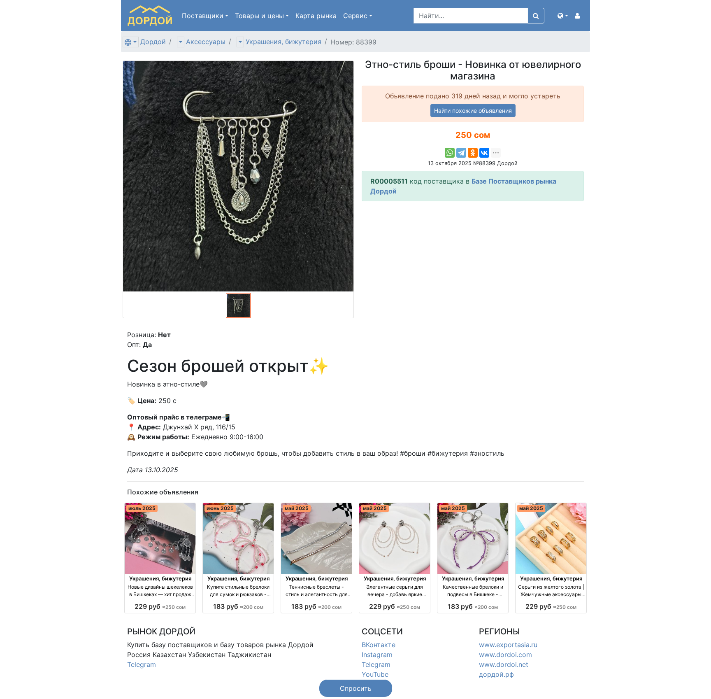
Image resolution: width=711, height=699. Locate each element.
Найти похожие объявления (473, 110)
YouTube (375, 674)
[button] (563, 15)
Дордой (153, 41)
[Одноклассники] (473, 153)
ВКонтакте (378, 645)
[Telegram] (461, 153)
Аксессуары (205, 41)
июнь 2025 (220, 508)
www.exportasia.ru (508, 645)
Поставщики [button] (202, 16)
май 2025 (297, 508)
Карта (316, 16)
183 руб (238, 606)
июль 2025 (142, 508)
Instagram (377, 654)
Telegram (141, 664)
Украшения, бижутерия (283, 41)
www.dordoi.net (503, 664)
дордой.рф (496, 674)
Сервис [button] (355, 16)
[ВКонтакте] (484, 153)
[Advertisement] (473, 265)
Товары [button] (259, 16)
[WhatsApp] (450, 153)
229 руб (160, 606)
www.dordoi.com (505, 654)
